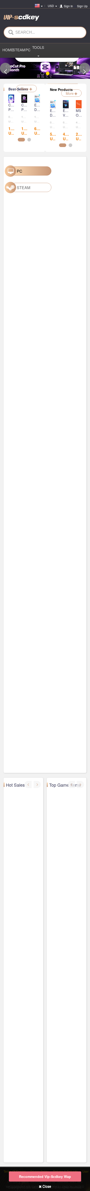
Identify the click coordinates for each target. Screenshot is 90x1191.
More (25, 88)
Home (7, 49)
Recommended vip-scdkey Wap (45, 1176)
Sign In (68, 6)
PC (27, 49)
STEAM (18, 49)
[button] (5, 68)
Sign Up (82, 6)
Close (46, 1186)
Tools (38, 47)
